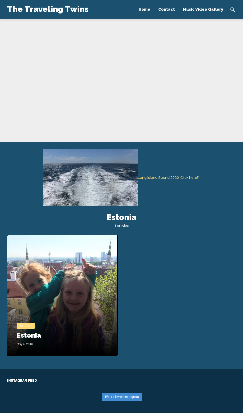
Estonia (25, 325)
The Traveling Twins (48, 9)
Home (144, 9)
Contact (166, 9)
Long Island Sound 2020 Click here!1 (169, 177)
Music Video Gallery (203, 9)
